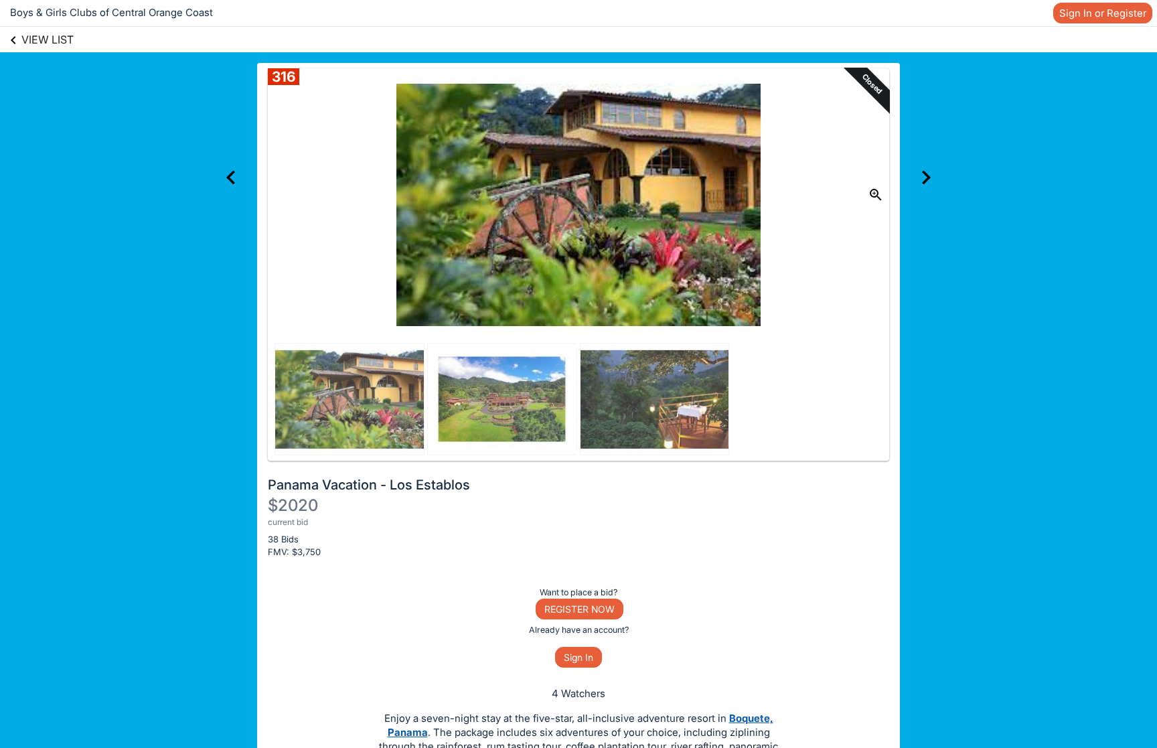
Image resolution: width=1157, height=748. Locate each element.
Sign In (578, 657)
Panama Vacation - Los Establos (369, 485)
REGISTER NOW (579, 609)
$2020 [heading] (293, 505)
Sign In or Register (1102, 13)
